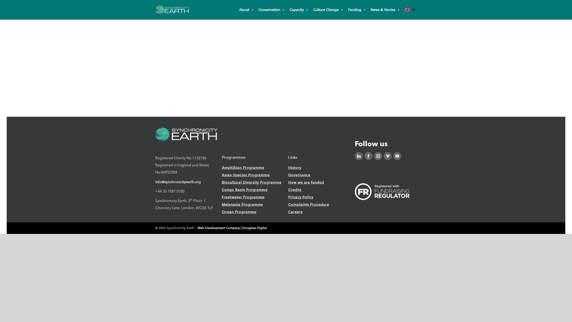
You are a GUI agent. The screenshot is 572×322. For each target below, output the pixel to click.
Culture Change (326, 10)
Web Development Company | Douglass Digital (232, 228)
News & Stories (383, 10)
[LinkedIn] (359, 156)
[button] (414, 9)
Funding (354, 10)
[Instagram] (378, 156)
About (244, 10)
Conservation (269, 10)
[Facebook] (368, 156)
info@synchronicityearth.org (178, 182)
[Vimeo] (388, 156)
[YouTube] (397, 156)
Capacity (297, 10)
